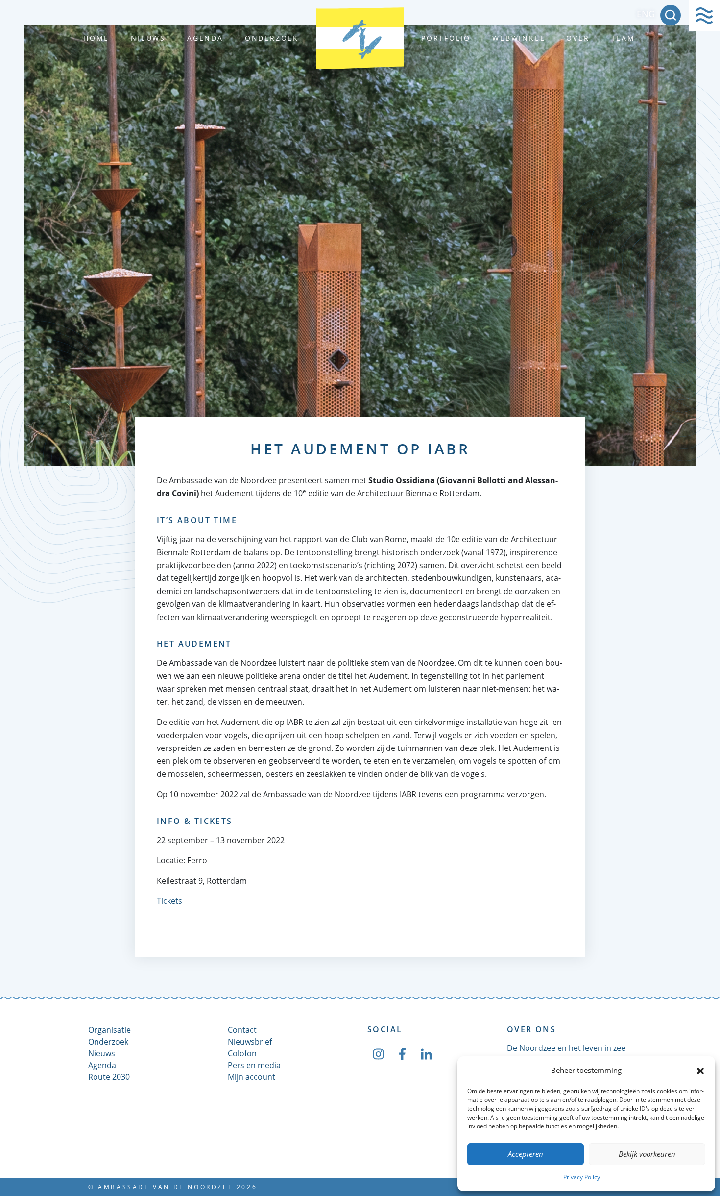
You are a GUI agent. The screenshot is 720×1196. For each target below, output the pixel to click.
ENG (646, 14)
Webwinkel (518, 38)
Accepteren (525, 1154)
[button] (700, 1070)
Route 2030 (109, 1076)
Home (96, 38)
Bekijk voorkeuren (647, 1154)
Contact (242, 1029)
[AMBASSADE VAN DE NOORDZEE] (360, 38)
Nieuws (148, 38)
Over (577, 38)
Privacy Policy (581, 1177)
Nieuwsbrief (250, 1041)
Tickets (169, 901)
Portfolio (446, 38)
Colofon (242, 1053)
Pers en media (254, 1065)
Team (623, 38)
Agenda (205, 38)
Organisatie (109, 1029)
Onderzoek (272, 38)
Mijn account (251, 1076)
